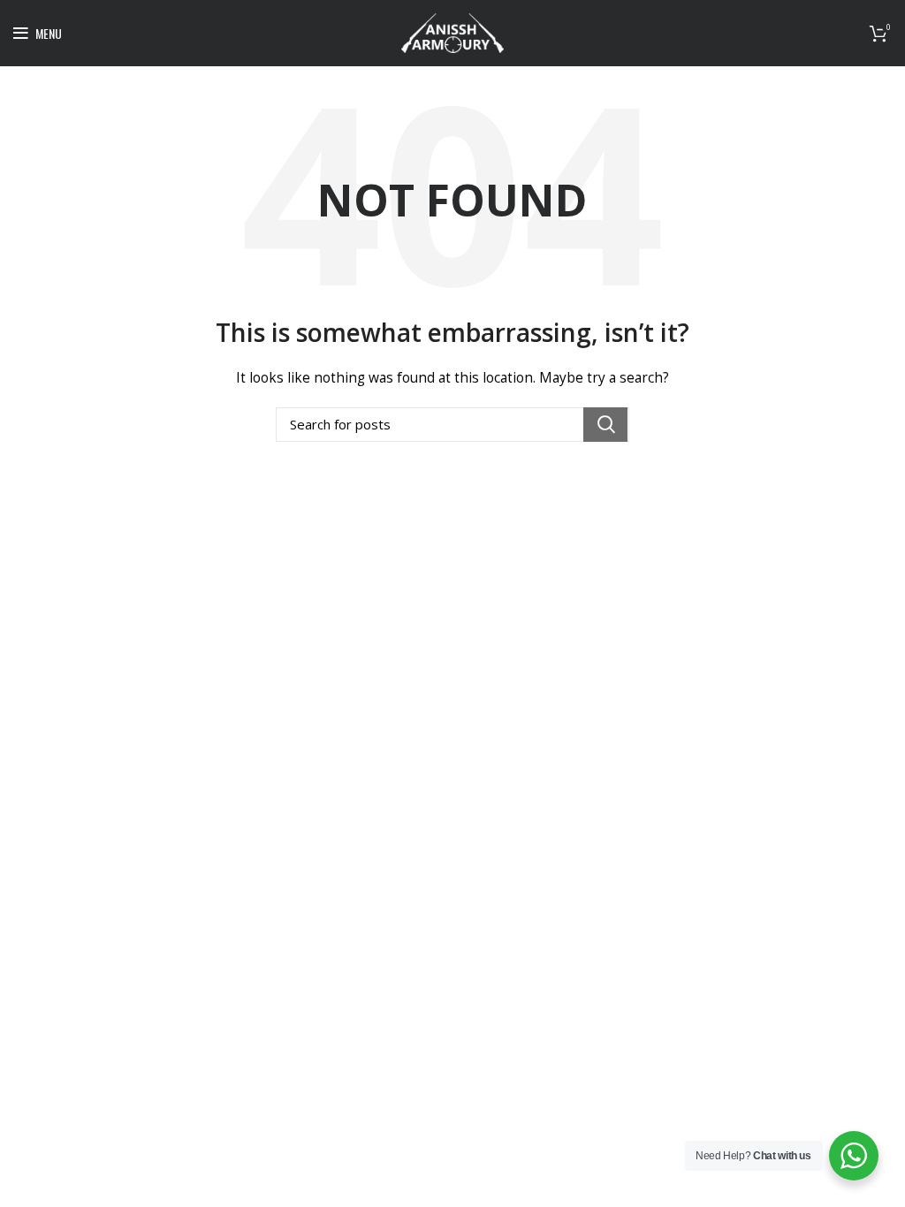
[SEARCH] (605, 424)
